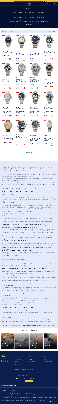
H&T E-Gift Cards (18, 364)
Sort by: (51, 31)
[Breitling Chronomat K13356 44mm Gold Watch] (8, 126)
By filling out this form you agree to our (26, 378)
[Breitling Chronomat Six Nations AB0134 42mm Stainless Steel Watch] (36, 41)
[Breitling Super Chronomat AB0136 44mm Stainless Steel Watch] (49, 41)
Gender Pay (46, 362)
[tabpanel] (8, 341)
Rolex (20, 325)
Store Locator (32, 361)
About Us (46, 356)
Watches (17, 356)
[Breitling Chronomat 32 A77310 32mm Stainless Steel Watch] (49, 126)
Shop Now (4, 347)
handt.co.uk (9, 394)
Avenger (4, 239)
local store (48, 279)
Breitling (23, 323)
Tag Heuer (24, 325)
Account (31, 359)
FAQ (30, 362)
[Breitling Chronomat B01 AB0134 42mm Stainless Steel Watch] (36, 97)
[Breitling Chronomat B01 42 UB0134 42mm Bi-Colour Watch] (49, 69)
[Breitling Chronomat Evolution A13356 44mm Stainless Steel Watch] (22, 69)
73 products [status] (12, 31)
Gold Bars (17, 361)
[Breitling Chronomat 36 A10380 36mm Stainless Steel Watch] (22, 41)
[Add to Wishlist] (13, 36)
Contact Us (31, 356)
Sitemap (18, 390)
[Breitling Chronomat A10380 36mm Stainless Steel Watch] (8, 41)
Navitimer (48, 237)
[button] (3, 4)
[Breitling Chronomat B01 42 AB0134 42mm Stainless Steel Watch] (8, 69)
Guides (45, 359)
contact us (4, 321)
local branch (49, 314)
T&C (2, 390)
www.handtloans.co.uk (17, 394)
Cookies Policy (13, 390)
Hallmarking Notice (48, 361)
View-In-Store (11, 279)
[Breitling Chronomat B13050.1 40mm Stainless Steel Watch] (22, 97)
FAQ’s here (8, 317)
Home (22, 8)
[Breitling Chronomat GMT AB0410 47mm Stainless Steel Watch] (36, 69)
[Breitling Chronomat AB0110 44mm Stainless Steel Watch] (22, 126)
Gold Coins (17, 362)
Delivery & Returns (17, 293)
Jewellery (17, 357)
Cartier (35, 325)
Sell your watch (18, 359)
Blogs (45, 357)
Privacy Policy (33, 378)
